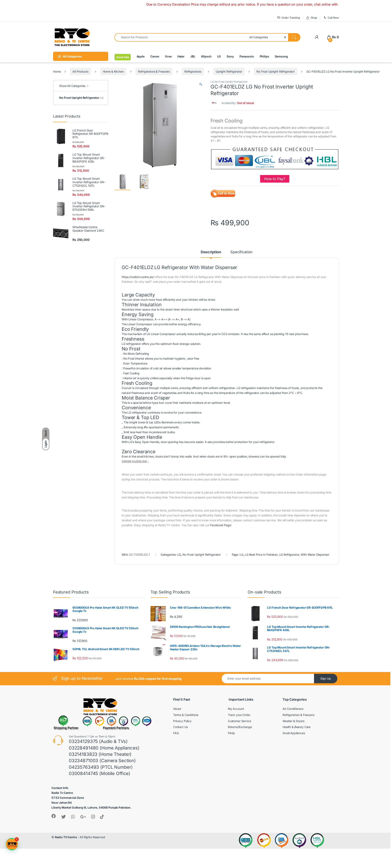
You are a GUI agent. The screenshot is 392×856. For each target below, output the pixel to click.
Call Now (333, 17)
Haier (181, 56)
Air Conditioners (293, 708)
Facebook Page (220, 525)
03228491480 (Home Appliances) (104, 748)
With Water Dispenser (315, 554)
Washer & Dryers (293, 721)
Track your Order (239, 715)
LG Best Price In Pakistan (261, 554)
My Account (236, 708)
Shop (314, 17)
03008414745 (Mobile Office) (99, 773)
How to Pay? (274, 179)
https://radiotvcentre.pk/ (138, 277)
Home (57, 71)
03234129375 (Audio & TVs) (98, 741)
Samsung (281, 56)
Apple (141, 56)
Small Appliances (294, 733)
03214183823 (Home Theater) (100, 754)
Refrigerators (192, 71)
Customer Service (239, 721)
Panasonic (246, 56)
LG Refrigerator (289, 554)
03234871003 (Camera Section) (102, 760)
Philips (264, 56)
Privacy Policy (182, 721)
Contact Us (180, 727)
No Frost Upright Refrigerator (275, 71)
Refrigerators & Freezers (154, 71)
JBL (192, 56)
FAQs (231, 733)
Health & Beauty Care (297, 727)
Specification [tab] (241, 252)
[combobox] (180, 37)
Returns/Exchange (240, 727)
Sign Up (325, 678)
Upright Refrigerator (229, 71)
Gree (168, 56)
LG (219, 56)
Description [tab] (211, 252)
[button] (200, 84)
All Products (80, 71)
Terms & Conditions (185, 715)
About (177, 708)
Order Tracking (291, 17)
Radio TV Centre (66, 837)
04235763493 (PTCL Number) (101, 767)
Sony (230, 56)
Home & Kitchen (113, 71)
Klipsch (206, 56)
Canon (154, 56)
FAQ (176, 733)
